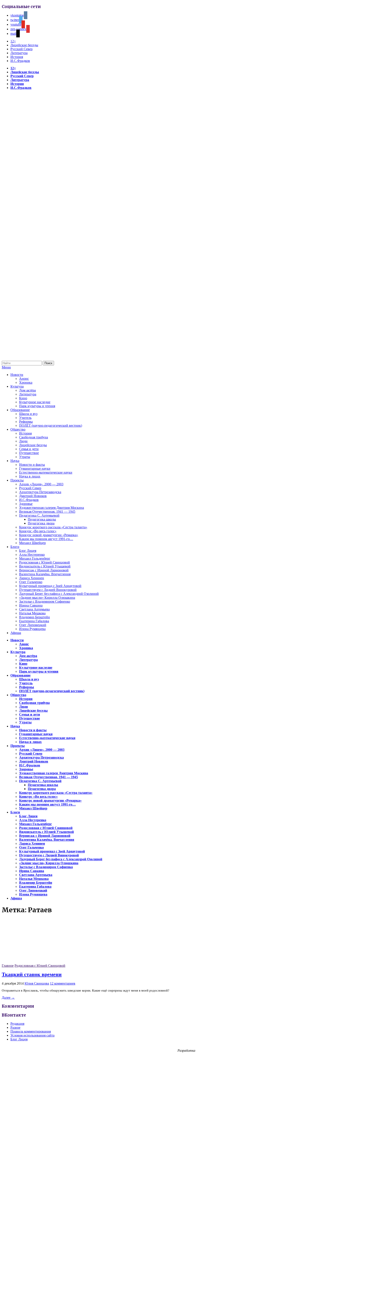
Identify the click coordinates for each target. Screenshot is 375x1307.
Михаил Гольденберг (34, 558)
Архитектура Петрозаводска (40, 492)
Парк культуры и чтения (37, 406)
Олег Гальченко (30, 582)
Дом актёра (27, 390)
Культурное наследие (34, 402)
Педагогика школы (42, 519)
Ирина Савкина (31, 605)
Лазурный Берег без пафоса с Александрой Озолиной (59, 593)
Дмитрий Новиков (33, 496)
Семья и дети (29, 449)
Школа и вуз (28, 414)
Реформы (26, 421)
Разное (15, 1027)
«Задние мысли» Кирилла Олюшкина (47, 597)
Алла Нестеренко (32, 554)
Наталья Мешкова (32, 613)
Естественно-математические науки (45, 472)
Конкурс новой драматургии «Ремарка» (48, 535)
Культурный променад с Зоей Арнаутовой (50, 586)
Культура (17, 386)
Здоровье (26, 504)
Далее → (8, 997)
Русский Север (21, 49)
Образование (20, 410)
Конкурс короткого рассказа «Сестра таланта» (53, 527)
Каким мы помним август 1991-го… (46, 539)
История (16, 57)
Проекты (17, 480)
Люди (23, 441)
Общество (17, 429)
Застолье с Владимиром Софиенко (44, 601)
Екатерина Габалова (34, 621)
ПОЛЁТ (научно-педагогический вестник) (50, 425)
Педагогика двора (41, 523)
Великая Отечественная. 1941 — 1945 (47, 511)
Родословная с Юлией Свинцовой (44, 562)
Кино (23, 398)
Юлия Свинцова (37, 983)
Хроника (25, 382)
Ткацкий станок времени (32, 974)
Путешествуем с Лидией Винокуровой (48, 590)
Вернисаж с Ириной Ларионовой (44, 570)
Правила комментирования (30, 1031)
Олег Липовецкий (32, 625)
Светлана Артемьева (34, 609)
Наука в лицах (29, 476)
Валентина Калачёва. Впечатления (45, 574)
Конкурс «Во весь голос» (37, 531)
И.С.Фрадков (20, 61)
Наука (14, 461)
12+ (13, 41)
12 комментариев (62, 983)
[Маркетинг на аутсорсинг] (187, 1299)
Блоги (14, 547)
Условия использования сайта (32, 1035)
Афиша (15, 633)
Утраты (24, 457)
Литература (19, 53)
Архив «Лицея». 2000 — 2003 (41, 484)
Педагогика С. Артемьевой (39, 515)
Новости (16, 375)
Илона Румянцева (32, 629)
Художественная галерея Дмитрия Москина (51, 507)
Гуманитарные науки (34, 468)
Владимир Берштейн (34, 617)
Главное (8, 965)
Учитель (25, 418)
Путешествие (29, 453)
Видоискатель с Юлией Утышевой (45, 566)
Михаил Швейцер (32, 543)
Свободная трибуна (33, 437)
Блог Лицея (27, 550)
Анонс (24, 378)
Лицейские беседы (24, 45)
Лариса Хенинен (31, 578)
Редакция (17, 1023)
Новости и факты (32, 464)
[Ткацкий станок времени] (34, 962)
